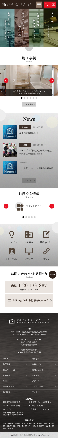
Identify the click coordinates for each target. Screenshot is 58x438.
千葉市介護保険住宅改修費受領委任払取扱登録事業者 (13, 413)
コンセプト (11, 242)
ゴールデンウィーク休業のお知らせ (36, 168)
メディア (29, 259)
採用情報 (6, 392)
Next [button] (51, 80)
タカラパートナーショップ (39, 409)
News (5, 381)
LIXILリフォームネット (12, 406)
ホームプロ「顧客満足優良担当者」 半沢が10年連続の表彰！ (36, 152)
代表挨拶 (6, 375)
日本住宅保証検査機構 (11, 402)
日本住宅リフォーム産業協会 (40, 402)
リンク (46, 259)
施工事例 (6, 364)
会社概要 (35, 375)
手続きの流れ (46, 242)
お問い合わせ (37, 370)
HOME (6, 359)
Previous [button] (6, 80)
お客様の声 (36, 364)
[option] (29, 80)
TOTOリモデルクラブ (37, 406)
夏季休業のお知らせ (28, 133)
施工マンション (9, 370)
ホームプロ (7, 409)
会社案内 (29, 242)
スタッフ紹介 (11, 259)
